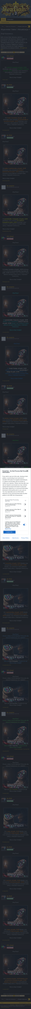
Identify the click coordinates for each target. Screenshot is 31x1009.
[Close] (27, 471)
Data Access (15, 538)
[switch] (24, 504)
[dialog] (15, 504)
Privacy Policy (24, 538)
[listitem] (15, 500)
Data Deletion (6, 538)
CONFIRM (9, 532)
